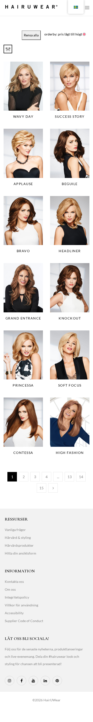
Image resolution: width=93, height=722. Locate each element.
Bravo (23, 251)
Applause (23, 184)
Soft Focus (70, 385)
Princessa (23, 385)
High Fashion (70, 453)
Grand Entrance (23, 318)
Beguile (70, 184)
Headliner (70, 251)
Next (53, 488)
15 (41, 488)
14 (81, 477)
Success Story (70, 116)
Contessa (23, 453)
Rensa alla (31, 35)
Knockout (70, 318)
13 (69, 477)
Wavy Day (23, 116)
